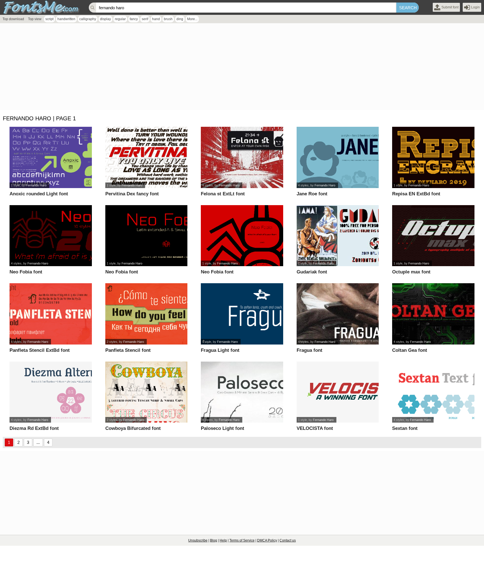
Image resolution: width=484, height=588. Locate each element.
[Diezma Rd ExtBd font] (51, 392)
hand (156, 19)
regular (120, 19)
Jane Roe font (312, 193)
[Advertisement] (168, 68)
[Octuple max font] (433, 235)
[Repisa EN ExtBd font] (433, 157)
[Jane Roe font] (338, 157)
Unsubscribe (198, 540)
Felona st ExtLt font (223, 193)
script (49, 19)
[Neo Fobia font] (51, 235)
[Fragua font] (338, 314)
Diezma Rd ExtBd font (34, 428)
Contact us (288, 540)
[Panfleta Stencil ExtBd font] (51, 314)
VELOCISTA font (315, 428)
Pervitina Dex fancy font (132, 193)
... (38, 442)
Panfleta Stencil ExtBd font (40, 350)
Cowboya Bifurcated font (133, 428)
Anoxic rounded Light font (39, 193)
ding (179, 19)
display (105, 19)
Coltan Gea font (409, 350)
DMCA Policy (267, 540)
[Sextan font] (433, 392)
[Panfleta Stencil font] (146, 314)
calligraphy (87, 19)
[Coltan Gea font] (433, 314)
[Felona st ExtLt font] (242, 157)
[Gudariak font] (338, 235)
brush (168, 19)
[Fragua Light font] (242, 314)
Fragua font (309, 350)
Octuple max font (411, 272)
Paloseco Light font (222, 428)
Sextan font (405, 428)
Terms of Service (242, 540)
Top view (34, 19)
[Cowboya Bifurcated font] (146, 392)
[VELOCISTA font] (338, 392)
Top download (13, 19)
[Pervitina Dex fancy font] (146, 157)
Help (223, 540)
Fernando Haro (36, 185)
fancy (134, 19)
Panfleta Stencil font (128, 350)
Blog (213, 540)
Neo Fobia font (26, 272)
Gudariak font (312, 272)
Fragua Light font (220, 350)
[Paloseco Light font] (242, 392)
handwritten (66, 19)
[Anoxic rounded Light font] (51, 157)
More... (192, 19)
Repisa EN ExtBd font (416, 193)
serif (145, 19)
